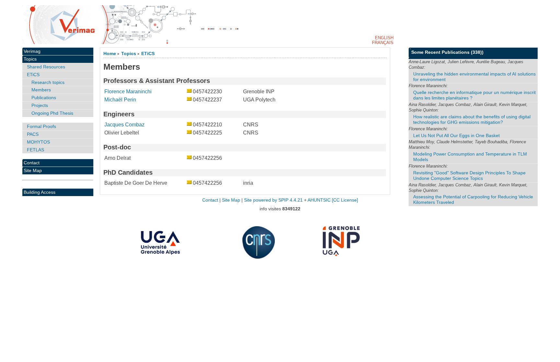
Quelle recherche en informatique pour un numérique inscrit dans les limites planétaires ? (474, 95)
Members (41, 89)
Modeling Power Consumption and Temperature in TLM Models (470, 156)
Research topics (47, 82)
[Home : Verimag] (280, 24)
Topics (128, 53)
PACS (33, 134)
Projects (39, 105)
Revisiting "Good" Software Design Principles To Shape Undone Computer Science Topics (469, 175)
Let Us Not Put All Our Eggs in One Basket (456, 135)
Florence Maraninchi (128, 91)
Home (109, 53)
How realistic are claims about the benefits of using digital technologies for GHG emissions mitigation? (472, 119)
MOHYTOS (38, 142)
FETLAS (35, 149)
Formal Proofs (41, 126)
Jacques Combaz (124, 124)
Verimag (32, 51)
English (384, 37)
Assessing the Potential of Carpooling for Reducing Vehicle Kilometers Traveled (473, 199)
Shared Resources (46, 66)
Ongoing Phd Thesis (52, 113)
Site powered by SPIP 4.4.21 (273, 200)
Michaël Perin (120, 99)
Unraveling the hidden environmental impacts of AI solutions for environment (474, 76)
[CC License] (345, 200)
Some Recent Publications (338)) (447, 52)
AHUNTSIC (319, 200)
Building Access (39, 192)
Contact (32, 162)
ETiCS (148, 53)
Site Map (33, 170)
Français (382, 42)
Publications (43, 97)
